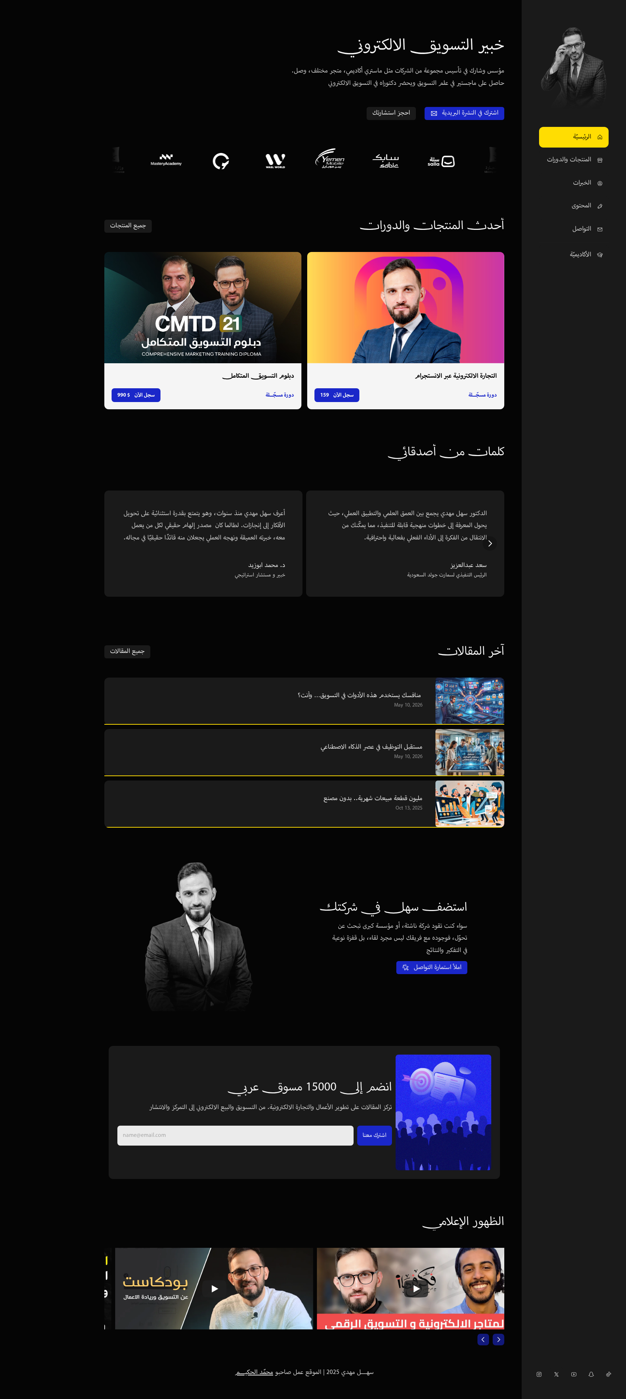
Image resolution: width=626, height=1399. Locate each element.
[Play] (204, 1288)
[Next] (490, 543)
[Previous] (483, 1339)
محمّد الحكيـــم (254, 1372)
